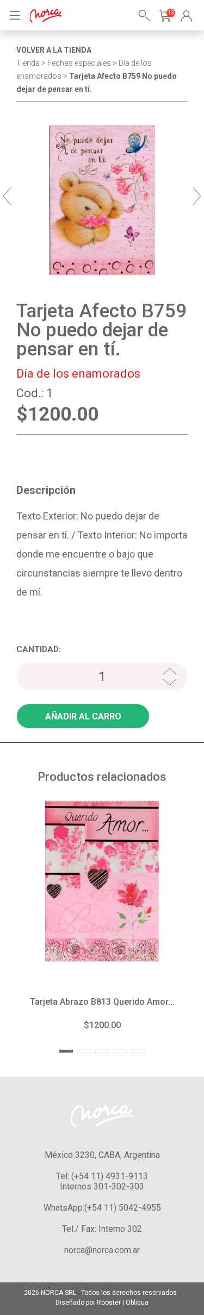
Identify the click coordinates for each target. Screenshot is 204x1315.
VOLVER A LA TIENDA (53, 50)
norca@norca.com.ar (102, 1250)
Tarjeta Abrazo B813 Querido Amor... (102, 1002)
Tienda (28, 63)
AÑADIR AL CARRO (83, 716)
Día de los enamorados (78, 373)
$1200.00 (102, 1025)
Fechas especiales (79, 63)
